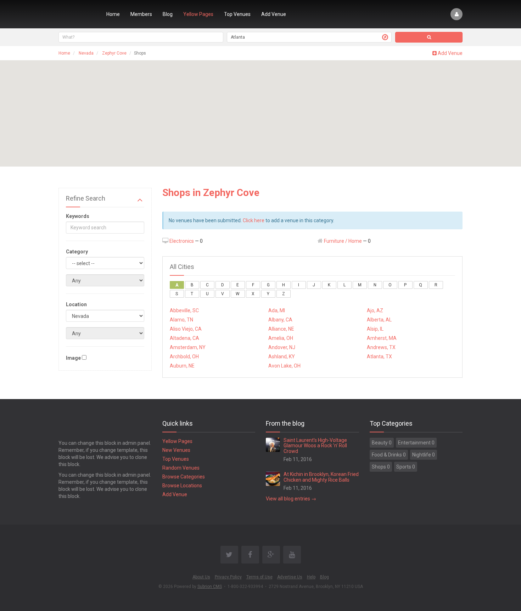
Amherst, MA (382, 338)
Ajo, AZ (375, 310)
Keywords (77, 216)
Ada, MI (276, 310)
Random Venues (181, 468)
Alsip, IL (375, 329)
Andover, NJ (281, 347)
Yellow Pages (198, 14)
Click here (253, 220)
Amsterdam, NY (188, 347)
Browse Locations (182, 485)
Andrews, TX (381, 347)
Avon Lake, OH (284, 366)
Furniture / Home (343, 241)
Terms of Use (259, 576)
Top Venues (237, 14)
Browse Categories (183, 477)
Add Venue (273, 14)
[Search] (429, 37)
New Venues (176, 450)
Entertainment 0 (416, 442)
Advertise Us (289, 576)
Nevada (86, 53)
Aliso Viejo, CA (186, 329)
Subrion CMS (209, 586)
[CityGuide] (77, 14)
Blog (168, 14)
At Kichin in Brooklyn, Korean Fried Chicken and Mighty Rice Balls (321, 476)
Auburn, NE (182, 366)
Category (77, 251)
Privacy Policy (228, 576)
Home (113, 14)
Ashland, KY (281, 356)
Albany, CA (280, 320)
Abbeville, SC (184, 310)
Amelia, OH (280, 338)
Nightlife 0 (423, 455)
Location (76, 304)
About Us (201, 576)
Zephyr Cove (114, 53)
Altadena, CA (184, 338)
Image (73, 358)
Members (141, 14)
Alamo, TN (181, 320)
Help (311, 576)
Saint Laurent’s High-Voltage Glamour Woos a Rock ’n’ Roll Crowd (315, 445)
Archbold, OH (184, 356)
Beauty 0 (382, 442)
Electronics (181, 241)
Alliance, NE (281, 329)
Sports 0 (405, 467)
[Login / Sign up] (456, 14)
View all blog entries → (291, 498)
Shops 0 (381, 467)
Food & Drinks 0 (389, 455)
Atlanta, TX (379, 356)
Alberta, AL (379, 320)
